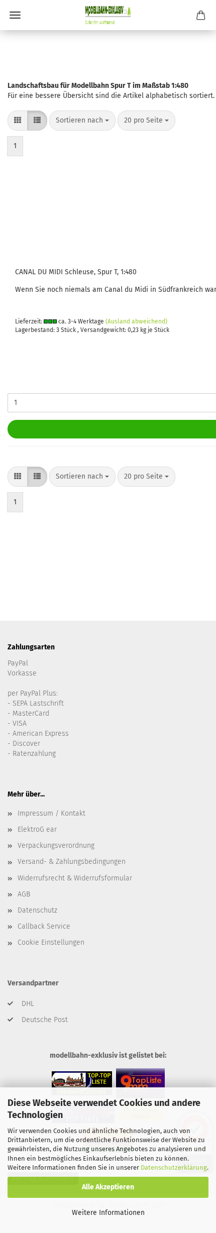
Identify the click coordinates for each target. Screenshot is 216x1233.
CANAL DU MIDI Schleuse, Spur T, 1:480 (76, 272)
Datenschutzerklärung (174, 1167)
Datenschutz (37, 910)
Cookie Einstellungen (51, 942)
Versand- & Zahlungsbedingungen (72, 861)
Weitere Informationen (108, 1212)
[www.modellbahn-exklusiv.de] (108, 15)
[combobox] (82, 120)
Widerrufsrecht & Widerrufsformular (75, 878)
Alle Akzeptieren (108, 1187)
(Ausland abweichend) (136, 321)
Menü (15, 15)
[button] (18, 120)
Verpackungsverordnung (56, 845)
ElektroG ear (37, 829)
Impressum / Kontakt (51, 813)
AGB (24, 894)
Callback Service (44, 926)
